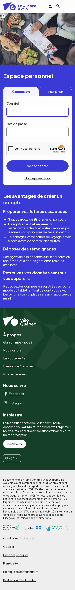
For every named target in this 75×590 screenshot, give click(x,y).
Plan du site (10, 563)
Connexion (21, 91)
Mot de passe (16, 124)
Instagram (16, 403)
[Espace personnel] (50, 6)
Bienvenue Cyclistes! (19, 366)
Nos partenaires (15, 374)
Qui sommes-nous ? (17, 342)
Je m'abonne (14, 444)
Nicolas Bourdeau (3, 16)
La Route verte (14, 358)
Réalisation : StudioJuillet (19, 580)
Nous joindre (12, 350)
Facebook (16, 394)
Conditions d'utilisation (18, 538)
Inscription (55, 91)
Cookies (9, 546)
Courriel (12, 103)
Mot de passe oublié (38, 178)
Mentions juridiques (15, 555)
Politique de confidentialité (20, 571)
